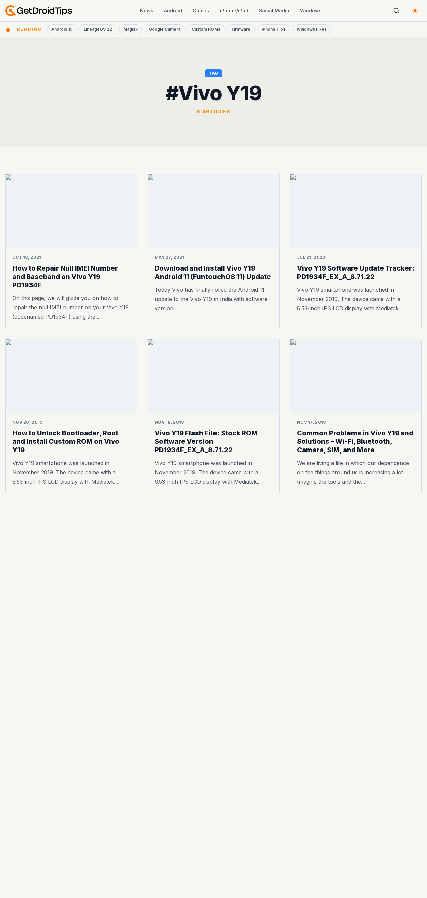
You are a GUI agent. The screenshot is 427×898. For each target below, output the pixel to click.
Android (173, 10)
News (146, 10)
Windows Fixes (312, 29)
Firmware (241, 29)
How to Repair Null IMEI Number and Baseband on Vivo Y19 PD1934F (65, 276)
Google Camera (164, 29)
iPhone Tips (273, 29)
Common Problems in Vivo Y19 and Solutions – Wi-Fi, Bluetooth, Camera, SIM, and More (355, 441)
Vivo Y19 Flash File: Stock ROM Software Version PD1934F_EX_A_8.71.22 (206, 441)
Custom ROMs (206, 29)
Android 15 (61, 29)
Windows (311, 10)
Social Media (274, 10)
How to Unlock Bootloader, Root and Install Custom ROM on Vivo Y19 (65, 441)
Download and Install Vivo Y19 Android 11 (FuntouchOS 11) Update (213, 272)
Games (201, 10)
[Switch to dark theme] (415, 10)
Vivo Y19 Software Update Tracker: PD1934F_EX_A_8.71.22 (355, 272)
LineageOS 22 (98, 29)
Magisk (130, 29)
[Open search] (396, 10)
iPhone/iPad (234, 10)
